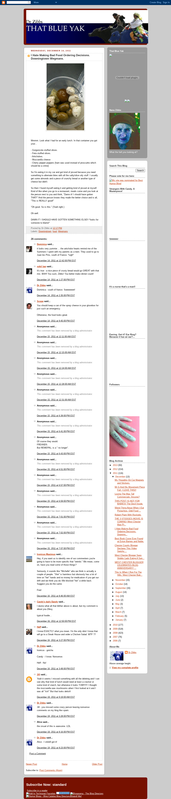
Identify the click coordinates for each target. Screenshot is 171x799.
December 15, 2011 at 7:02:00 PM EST (56, 533)
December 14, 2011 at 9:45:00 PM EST (56, 321)
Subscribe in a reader (37, 790)
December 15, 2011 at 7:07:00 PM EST (56, 548)
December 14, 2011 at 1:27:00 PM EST (56, 280)
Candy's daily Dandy (47, 602)
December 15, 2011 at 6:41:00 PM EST (56, 431)
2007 (115, 637)
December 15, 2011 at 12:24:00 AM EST (56, 368)
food (55, 231)
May (117, 604)
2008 (115, 633)
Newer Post (31, 764)
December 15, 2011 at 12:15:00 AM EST (56, 352)
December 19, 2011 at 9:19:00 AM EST (56, 697)
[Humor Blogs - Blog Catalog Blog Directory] (48, 796)
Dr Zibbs (41, 285)
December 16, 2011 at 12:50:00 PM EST (56, 621)
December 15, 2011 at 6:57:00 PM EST (56, 485)
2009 (115, 629)
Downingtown (45, 231)
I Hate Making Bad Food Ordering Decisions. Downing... (126, 532)
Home (64, 764)
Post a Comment (37, 754)
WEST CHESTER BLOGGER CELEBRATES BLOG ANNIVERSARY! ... (129, 565)
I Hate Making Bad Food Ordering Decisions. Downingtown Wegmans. (60, 57)
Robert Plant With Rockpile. (128, 515)
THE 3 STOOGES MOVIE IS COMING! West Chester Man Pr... (129, 522)
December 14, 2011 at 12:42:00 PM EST (56, 261)
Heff (39, 627)
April (117, 608)
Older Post (97, 764)
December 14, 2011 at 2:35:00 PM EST (56, 295)
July (117, 596)
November (120, 580)
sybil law (41, 266)
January (119, 620)
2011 (115, 473)
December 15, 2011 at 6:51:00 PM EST (56, 469)
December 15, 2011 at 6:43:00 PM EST (56, 454)
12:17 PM (57, 228)
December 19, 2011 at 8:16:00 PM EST (56, 732)
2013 (115, 465)
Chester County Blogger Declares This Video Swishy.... (126, 548)
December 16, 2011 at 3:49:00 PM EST (56, 669)
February (120, 616)
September (121, 588)
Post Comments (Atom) (50, 770)
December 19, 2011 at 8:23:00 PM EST (56, 748)
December (120, 477)
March (118, 612)
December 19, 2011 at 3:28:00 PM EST (56, 716)
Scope (40, 301)
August (119, 592)
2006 (115, 641)
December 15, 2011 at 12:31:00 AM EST (56, 400)
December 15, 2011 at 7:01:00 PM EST (56, 517)
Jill (38, 674)
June (118, 600)
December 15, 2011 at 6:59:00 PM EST (56, 501)
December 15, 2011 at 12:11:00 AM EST (56, 336)
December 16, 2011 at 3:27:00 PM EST (56, 640)
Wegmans (63, 231)
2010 (115, 625)
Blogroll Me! (76, 796)
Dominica (42, 244)
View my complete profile (125, 668)
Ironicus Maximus (46, 554)
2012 (115, 469)
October (119, 584)
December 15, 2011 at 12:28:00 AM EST (56, 384)
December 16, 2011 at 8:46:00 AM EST (56, 596)
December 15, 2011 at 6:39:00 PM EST (56, 416)
